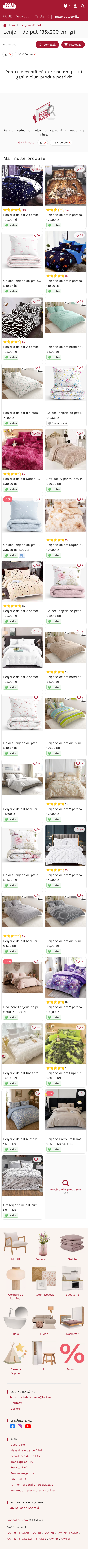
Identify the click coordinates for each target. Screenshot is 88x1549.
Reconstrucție (44, 1294)
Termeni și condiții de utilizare (31, 1484)
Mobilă (7, 16)
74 (38, 631)
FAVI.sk (24, 1532)
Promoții (72, 1369)
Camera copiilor (15, 1371)
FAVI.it (74, 1532)
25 (81, 235)
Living (44, 1333)
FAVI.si (65, 1538)
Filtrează (75, 44)
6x (66, 275)
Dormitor (72, 1333)
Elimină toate (25, 142)
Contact (16, 1403)
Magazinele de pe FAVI (26, 1450)
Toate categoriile (67, 16)
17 (82, 961)
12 (81, 763)
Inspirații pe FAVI (22, 1461)
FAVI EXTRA (18, 1479)
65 (38, 433)
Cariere (15, 1408)
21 (38, 763)
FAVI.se (12, 1538)
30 (81, 169)
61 (38, 565)
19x (24, 209)
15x (67, 209)
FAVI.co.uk (26, 1538)
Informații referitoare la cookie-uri (34, 1490)
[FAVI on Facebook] (12, 1426)
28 (38, 1027)
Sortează (49, 44)
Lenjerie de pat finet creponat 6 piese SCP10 (35, 1073)
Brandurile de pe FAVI (25, 1456)
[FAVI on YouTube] (28, 1426)
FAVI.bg (41, 1538)
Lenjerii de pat (30, 25)
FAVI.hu (49, 1532)
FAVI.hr (62, 1532)
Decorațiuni (24, 16)
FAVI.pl (37, 1532)
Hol (44, 1369)
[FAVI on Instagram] (20, 1426)
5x (23, 474)
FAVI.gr (54, 1538)
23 (81, 301)
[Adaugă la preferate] (38, 1093)
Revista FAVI (18, 1467)
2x (66, 540)
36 (81, 829)
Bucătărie (72, 1294)
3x (23, 341)
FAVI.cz (12, 1532)
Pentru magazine (22, 1473)
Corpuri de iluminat (15, 1296)
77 (38, 301)
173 (38, 169)
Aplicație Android (27, 1507)
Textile (39, 16)
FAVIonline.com (17, 1520)
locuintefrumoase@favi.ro (33, 1397)
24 (81, 631)
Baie (16, 1333)
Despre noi (18, 1444)
